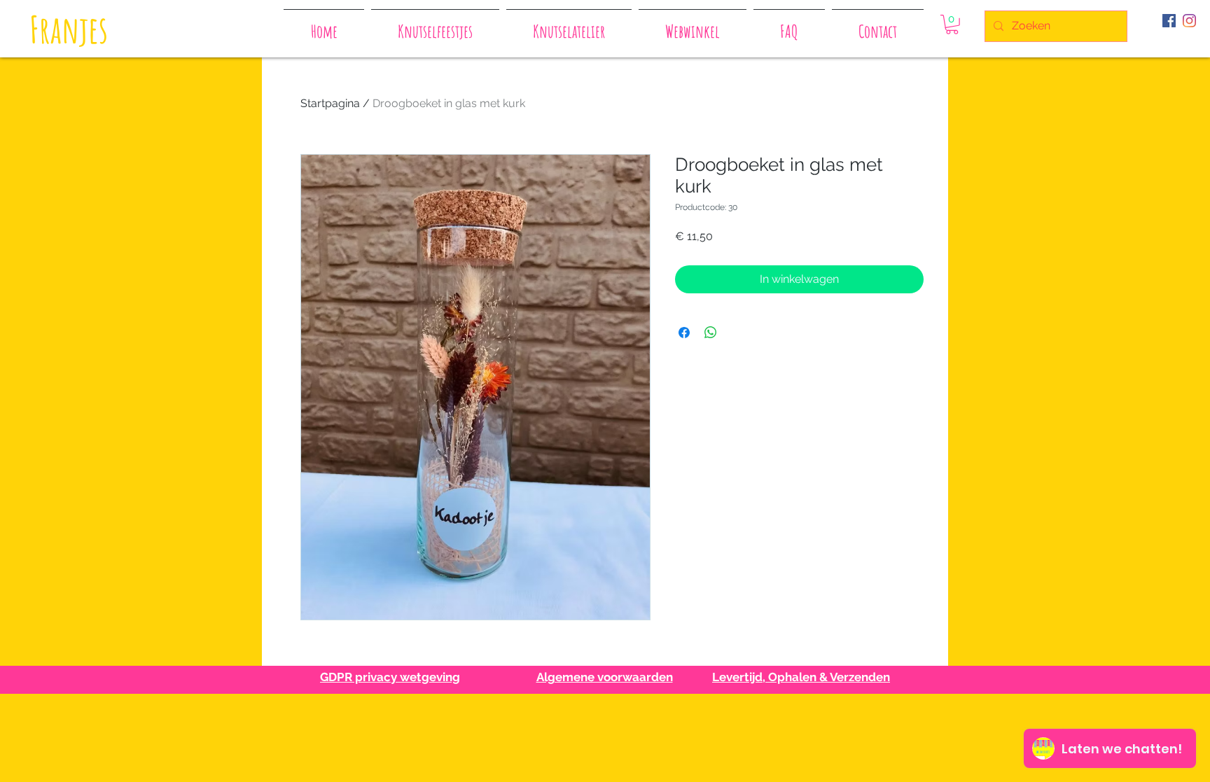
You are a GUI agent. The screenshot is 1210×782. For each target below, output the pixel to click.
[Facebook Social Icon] (1169, 20)
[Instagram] (1189, 20)
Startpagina (330, 103)
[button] (952, 24)
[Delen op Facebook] (684, 332)
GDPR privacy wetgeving (390, 677)
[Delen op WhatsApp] (710, 332)
